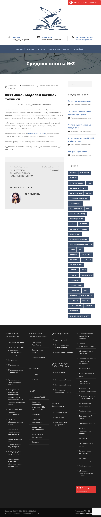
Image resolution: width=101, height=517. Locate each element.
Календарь (47, 37)
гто (80, 249)
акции (84, 229)
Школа (73, 224)
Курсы (88, 193)
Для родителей (61, 340)
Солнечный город (77, 214)
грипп (72, 249)
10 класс (73, 178)
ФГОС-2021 (41, 49)
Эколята (83, 224)
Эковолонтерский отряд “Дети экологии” (86, 336)
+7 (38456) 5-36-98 (84, 37)
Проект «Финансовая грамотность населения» (87, 361)
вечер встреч (75, 234)
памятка (73, 275)
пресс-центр (75, 280)
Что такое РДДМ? (38, 397)
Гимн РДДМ (36, 414)
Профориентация (86, 466)
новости (73, 270)
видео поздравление (78, 239)
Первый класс (75, 203)
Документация (61, 412)
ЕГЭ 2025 (35, 375)
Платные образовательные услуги (15, 421)
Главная (19, 49)
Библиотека (84, 438)
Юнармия (35, 442)
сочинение (74, 290)
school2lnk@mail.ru (84, 39)
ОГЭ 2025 (35, 380)
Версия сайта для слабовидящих (86, 2)
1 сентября (84, 173)
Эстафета (74, 229)
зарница (73, 254)
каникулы (74, 260)
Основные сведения (16, 342)
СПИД (88, 208)
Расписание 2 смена (63, 385)
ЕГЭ (84, 188)
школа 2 (85, 300)
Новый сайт (79, 49)
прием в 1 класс (76, 285)
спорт (86, 290)
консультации (76, 265)
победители (87, 275)
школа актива (76, 306)
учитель (73, 295)
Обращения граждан (59, 49)
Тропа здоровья (76, 219)
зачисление (86, 254)
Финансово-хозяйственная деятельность (14, 431)
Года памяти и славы (36, 134)
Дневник (16, 37)
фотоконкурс (86, 295)
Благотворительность (64, 352)
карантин (87, 260)
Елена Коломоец (28, 86)
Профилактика (85, 411)
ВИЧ (89, 183)
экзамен (89, 306)
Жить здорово (76, 193)
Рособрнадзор (76, 208)
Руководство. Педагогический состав (14, 382)
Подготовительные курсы (79, 101)
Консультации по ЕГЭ (77, 151)
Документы (12, 360)
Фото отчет (60, 417)
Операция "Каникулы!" (79, 198)
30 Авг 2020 (12, 86)
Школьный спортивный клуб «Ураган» (86, 473)
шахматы (74, 300)
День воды (74, 188)
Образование (13, 365)
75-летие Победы (76, 183)
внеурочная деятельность (81, 244)
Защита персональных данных (85, 430)
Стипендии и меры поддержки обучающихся (15, 412)
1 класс (73, 173)
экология (74, 311)
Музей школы (84, 368)
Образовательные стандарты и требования (15, 372)
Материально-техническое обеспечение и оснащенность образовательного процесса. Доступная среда (16, 397)
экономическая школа (79, 316)
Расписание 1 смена (63, 380)
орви (84, 270)
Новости (30, 49)
